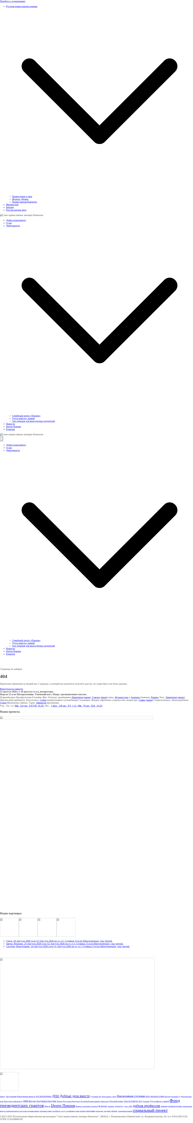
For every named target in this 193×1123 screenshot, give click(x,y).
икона (87, 697)
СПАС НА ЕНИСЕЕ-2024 (133, 1101)
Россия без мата (116, 1101)
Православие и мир (22, 196)
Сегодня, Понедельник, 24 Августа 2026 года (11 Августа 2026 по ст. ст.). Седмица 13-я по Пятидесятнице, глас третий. (68, 946)
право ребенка (80, 1111)
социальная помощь (125, 1111)
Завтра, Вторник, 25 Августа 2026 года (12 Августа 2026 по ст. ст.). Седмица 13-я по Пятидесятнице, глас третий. (64, 943)
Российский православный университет (95, 1101)
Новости (10, 424)
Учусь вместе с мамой (23, 418)
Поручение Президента (71, 1101)
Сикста (96, 697)
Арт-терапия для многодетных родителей (33, 421)
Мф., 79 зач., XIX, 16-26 (90, 705)
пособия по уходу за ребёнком (63, 1111)
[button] (99, 193)
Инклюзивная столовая (131, 1096)
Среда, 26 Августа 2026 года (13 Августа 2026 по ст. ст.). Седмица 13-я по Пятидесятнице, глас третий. (59, 941)
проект (114, 1111)
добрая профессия (146, 1106)
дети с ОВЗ (128, 1106)
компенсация (187, 1106)
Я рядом (102, 1106)
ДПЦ (55, 1096)
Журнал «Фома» (20, 199)
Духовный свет (95, 1096)
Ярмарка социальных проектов (87, 1106)
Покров (59, 1101)
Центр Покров (13, 426)
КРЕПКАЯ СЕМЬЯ (157, 1096)
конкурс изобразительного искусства (13, 1111)
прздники (107, 1111)
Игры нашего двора (109, 1096)
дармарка (110, 1106)
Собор (43, 700)
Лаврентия (77, 697)
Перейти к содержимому (12, 1)
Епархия (10, 429)
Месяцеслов (12, 204)
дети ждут (119, 1106)
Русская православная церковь (21, 6)
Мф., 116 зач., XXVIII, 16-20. (29, 705)
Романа (154, 697)
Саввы (142, 700)
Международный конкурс (13, 1101)
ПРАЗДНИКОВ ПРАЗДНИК (46, 1101)
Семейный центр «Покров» (26, 415)
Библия (10, 207)
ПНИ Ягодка (29, 1101)
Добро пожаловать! (16, 220)
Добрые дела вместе (75, 1096)
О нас (9, 223)
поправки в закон (46, 1111)
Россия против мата (16, 210)
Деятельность (13, 225)
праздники (90, 1111)
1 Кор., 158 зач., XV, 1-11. (64, 705)
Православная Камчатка (24, 202)
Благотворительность (26, 1096)
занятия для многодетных (171, 1106)
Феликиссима (121, 697)
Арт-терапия (11, 1096)
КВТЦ (148, 1096)
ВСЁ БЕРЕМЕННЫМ (43, 1096)
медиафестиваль (33, 1111)
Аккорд (2, 1096)
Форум (47, 1106)
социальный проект (150, 1110)
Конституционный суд (173, 1096)
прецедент (99, 1111)
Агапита (135, 697)
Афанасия (41, 702)
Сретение (146, 1101)
